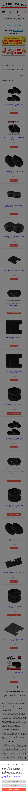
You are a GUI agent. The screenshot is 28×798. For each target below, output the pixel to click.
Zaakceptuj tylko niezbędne (14, 781)
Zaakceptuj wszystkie (14, 789)
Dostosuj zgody (14, 785)
